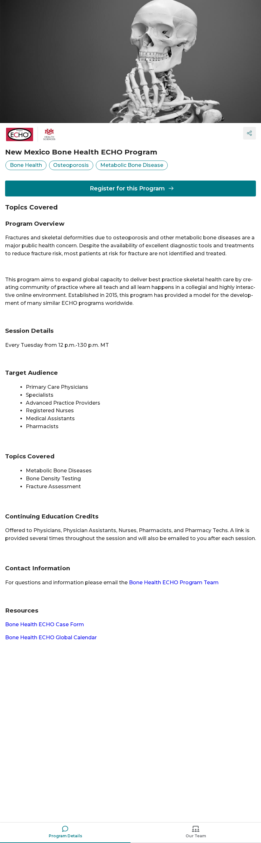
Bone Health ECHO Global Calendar (51, 637)
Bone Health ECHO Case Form (44, 624)
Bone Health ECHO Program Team (174, 582)
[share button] (249, 133)
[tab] (65, 833)
